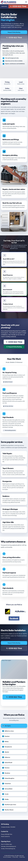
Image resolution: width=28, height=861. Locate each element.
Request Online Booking (14, 32)
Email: (2, 836)
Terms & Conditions (7, 857)
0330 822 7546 (15, 37)
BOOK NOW (4, 6)
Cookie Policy (22, 857)
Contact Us (7, 836)
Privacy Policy (15, 857)
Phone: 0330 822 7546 (6, 834)
